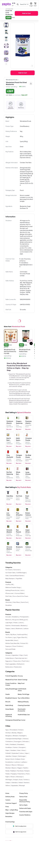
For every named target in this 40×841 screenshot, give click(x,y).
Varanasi (26, 782)
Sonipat (15, 780)
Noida (7, 771)
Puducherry (21, 774)
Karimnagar (21, 756)
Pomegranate (24, 617)
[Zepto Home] (6, 4)
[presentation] (6, 64)
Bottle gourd (23, 620)
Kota (22, 759)
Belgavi (19, 733)
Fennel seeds (16, 626)
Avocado (8, 617)
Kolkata (17, 759)
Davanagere (17, 741)
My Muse (13, 634)
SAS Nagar (8, 780)
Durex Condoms (17, 646)
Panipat (26, 771)
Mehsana (20, 765)
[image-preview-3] (6, 45)
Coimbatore (9, 741)
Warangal (22, 785)
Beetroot (8, 620)
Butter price (9, 667)
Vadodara (14, 782)
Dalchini (7, 626)
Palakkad (13, 771)
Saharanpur (19, 777)
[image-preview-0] (6, 25)
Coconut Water (19, 593)
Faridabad (13, 744)
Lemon (21, 623)
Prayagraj (13, 774)
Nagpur (19, 768)
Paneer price (18, 667)
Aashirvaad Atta (22, 634)
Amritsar (8, 733)
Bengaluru (8, 736)
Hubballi (7, 753)
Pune (27, 774)
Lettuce (26, 628)
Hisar (18, 750)
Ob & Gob (8, 602)
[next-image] (32, 66)
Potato (15, 623)
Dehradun (26, 741)
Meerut (14, 765)
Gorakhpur (8, 747)
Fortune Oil (23, 643)
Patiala (7, 774)
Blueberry (24, 626)
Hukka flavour (9, 658)
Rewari (13, 777)
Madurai (7, 765)
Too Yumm (8, 637)
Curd (25, 655)
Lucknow (17, 762)
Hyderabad (15, 753)
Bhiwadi (15, 736)
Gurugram (22, 747)
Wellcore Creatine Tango (12, 587)
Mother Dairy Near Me (12, 643)
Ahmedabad (13, 730)
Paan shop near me (21, 658)
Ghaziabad (20, 744)
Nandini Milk (9, 640)
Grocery (7, 655)
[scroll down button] (6, 64)
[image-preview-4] (6, 52)
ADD (14, 341)
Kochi (12, 759)
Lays (14, 637)
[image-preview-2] (6, 39)
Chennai (25, 739)
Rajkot (7, 777)
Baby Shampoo (9, 578)
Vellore (7, 785)
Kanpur (15, 756)
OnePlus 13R (9, 584)
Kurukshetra (9, 762)
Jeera (12, 628)
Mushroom (19, 628)
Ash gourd (15, 620)
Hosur (23, 750)
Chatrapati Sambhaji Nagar (13, 739)
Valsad (20, 782)
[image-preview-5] (6, 59)
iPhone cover (9, 593)
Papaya (7, 628)
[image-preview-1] (6, 32)
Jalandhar (8, 756)
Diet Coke (8, 596)
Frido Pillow (16, 602)
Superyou (8, 646)
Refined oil (20, 664)
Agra (6, 730)
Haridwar (13, 750)
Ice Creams (8, 570)
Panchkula (20, 771)
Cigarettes (15, 655)
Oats (6, 576)
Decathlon (8, 605)
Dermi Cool (24, 602)
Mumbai (7, 768)
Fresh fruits (25, 661)
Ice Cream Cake (10, 573)
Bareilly (14, 733)
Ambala (20, 730)
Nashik (25, 768)
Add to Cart (26, 13)
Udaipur (7, 782)
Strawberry (15, 617)
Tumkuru (26, 780)
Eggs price (8, 661)
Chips (21, 655)
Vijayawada (14, 785)
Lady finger (8, 623)
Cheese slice (17, 661)
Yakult (7, 634)
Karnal (7, 759)
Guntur (15, 747)
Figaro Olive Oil (22, 637)
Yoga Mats (19, 578)
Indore (22, 753)
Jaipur (27, 753)
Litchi (22, 590)
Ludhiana (23, 762)
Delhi (7, 744)
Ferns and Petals (10, 649)
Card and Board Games (16, 576)
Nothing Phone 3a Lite (12, 590)
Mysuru (14, 768)
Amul (15, 640)
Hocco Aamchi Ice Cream (20, 596)
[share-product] (31, 83)
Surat (20, 780)
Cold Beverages (21, 573)
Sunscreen (16, 570)
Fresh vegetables (10, 664)
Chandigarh (22, 736)
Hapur (7, 750)
